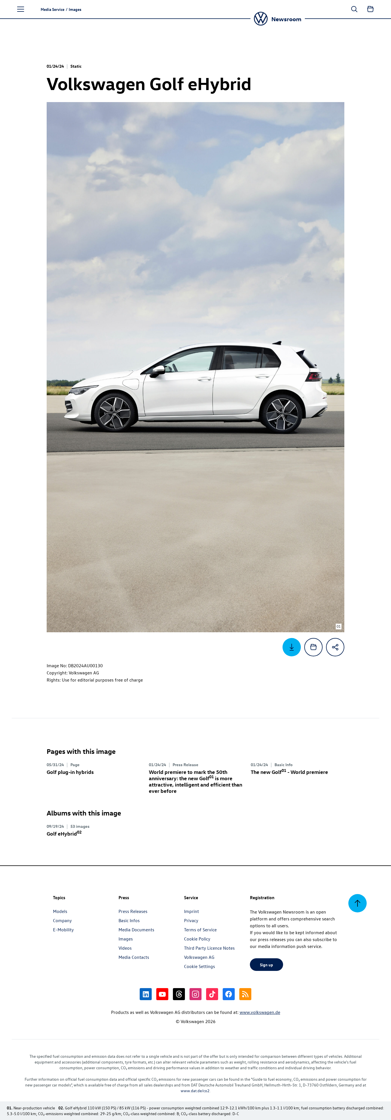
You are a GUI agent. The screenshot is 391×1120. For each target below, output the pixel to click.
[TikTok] (212, 994)
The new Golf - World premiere (289, 771)
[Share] (335, 647)
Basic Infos (129, 920)
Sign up (266, 964)
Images (126, 939)
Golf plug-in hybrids (70, 771)
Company (62, 920)
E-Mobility (63, 929)
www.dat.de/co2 (195, 1090)
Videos (125, 948)
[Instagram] (195, 994)
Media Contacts (134, 957)
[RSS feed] (245, 994)
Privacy (191, 920)
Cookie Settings (199, 966)
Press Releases (133, 911)
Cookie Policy (197, 939)
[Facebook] (229, 994)
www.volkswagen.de (260, 1012)
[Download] (292, 647)
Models (60, 911)
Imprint (191, 911)
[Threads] (179, 994)
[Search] (354, 9)
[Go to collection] (370, 9)
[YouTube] (162, 994)
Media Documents (136, 929)
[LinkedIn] (146, 994)
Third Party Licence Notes (209, 948)
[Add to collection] (313, 647)
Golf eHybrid (64, 833)
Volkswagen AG (199, 957)
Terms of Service (200, 929)
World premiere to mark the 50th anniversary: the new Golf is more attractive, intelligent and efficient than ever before (195, 781)
